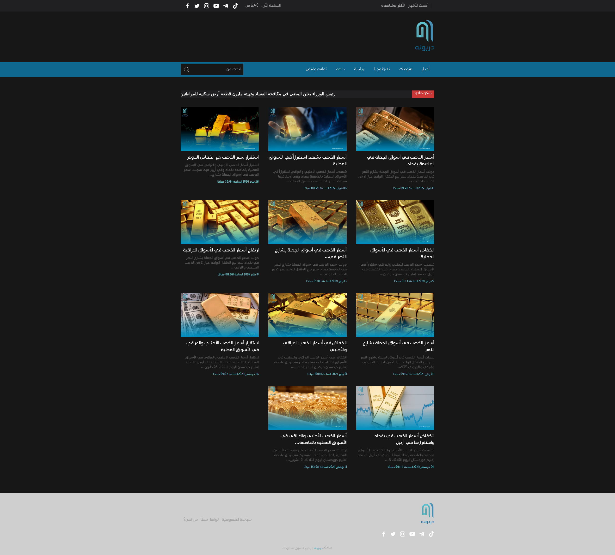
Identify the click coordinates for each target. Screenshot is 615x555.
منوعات (406, 69)
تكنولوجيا (382, 69)
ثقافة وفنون (316, 69)
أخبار (426, 69)
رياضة (359, 69)
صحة (340, 69)
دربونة (318, 548)
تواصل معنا (210, 520)
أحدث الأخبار (418, 6)
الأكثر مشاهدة (393, 6)
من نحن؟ (191, 520)
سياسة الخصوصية (237, 520)
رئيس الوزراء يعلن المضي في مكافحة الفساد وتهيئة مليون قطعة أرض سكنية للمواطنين (283, 93)
